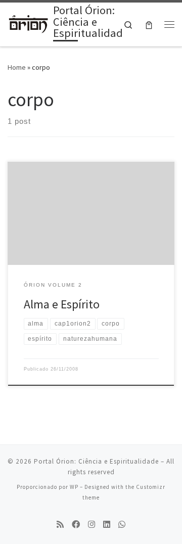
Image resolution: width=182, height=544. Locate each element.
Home (17, 67)
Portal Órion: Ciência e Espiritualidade (96, 461)
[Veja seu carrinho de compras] (149, 24)
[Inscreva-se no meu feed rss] (60, 524)
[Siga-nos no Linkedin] (106, 524)
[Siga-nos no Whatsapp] (121, 524)
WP (74, 486)
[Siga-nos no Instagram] (91, 524)
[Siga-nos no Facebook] (76, 524)
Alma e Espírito (62, 304)
